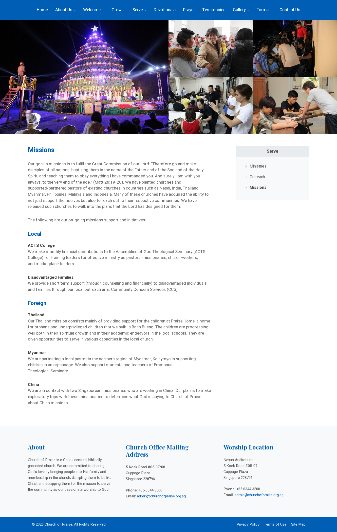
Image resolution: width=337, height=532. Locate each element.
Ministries (258, 166)
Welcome (92, 10)
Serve (138, 10)
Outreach (257, 177)
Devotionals (165, 10)
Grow (117, 10)
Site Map (298, 524)
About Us (64, 10)
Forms (263, 10)
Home (42, 10)
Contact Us (290, 10)
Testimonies (213, 10)
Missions (258, 188)
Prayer (189, 10)
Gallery (240, 10)
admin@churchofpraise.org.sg (161, 496)
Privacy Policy (248, 524)
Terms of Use (275, 524)
